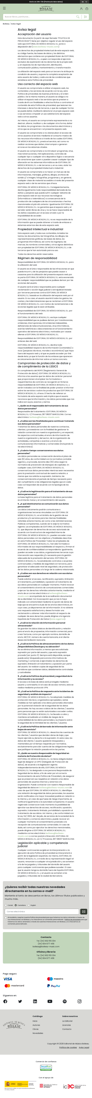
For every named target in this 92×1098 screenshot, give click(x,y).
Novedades (38, 1033)
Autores (36, 1025)
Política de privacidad (72, 920)
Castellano (22, 905)
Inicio (35, 1021)
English (33, 905)
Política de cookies (68, 1047)
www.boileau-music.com (45, 46)
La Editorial (67, 1021)
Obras (35, 1029)
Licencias (66, 1025)
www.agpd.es (57, 619)
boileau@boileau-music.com (44, 417)
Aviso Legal (84, 1047)
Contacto (66, 1029)
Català (10, 905)
